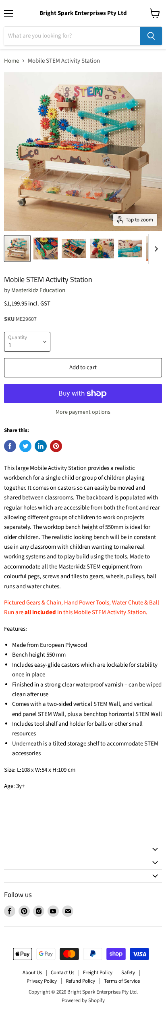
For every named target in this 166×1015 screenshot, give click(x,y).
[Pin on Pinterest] (56, 446)
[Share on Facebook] (10, 446)
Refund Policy (80, 981)
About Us (32, 972)
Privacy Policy (42, 981)
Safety (128, 972)
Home (11, 60)
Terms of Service (122, 981)
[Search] (151, 36)
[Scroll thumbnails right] (154, 249)
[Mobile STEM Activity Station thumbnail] (17, 248)
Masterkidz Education (38, 290)
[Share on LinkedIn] (41, 446)
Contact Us (62, 972)
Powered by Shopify (83, 1000)
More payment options (83, 412)
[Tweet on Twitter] (25, 446)
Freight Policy (97, 972)
